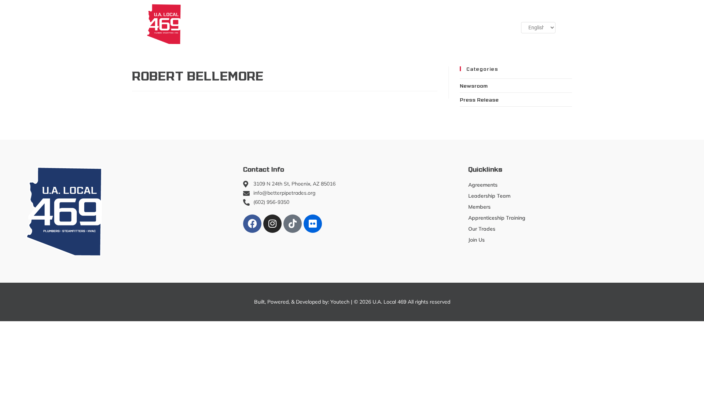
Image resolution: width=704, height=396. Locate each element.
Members (243, 24)
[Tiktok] (292, 223)
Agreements (483, 185)
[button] (488, 23)
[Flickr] (313, 223)
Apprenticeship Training (308, 24)
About (201, 24)
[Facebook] (252, 223)
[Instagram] (272, 223)
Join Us (453, 24)
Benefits (417, 24)
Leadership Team (489, 195)
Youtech (339, 301)
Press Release (479, 99)
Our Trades (370, 24)
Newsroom (474, 85)
